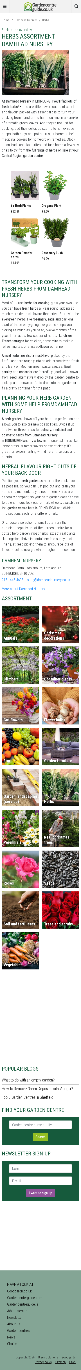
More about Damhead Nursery (23, 589)
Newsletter (15, 1317)
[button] (25, 193)
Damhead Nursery (26, 20)
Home (5, 20)
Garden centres (18, 1330)
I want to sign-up (40, 1193)
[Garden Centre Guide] (40, 6)
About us (13, 1324)
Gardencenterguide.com (24, 1298)
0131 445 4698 (12, 580)
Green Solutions (48, 1357)
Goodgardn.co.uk (19, 1291)
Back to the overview (17, 30)
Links (72, 1362)
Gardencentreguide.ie (22, 1304)
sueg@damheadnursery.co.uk (48, 580)
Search (40, 1137)
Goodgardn (68, 1357)
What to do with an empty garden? (28, 1080)
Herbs (45, 20)
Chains (12, 1344)
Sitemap (60, 1362)
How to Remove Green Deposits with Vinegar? (37, 1088)
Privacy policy (43, 1362)
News (11, 1337)
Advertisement (17, 1311)
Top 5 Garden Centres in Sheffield (27, 1097)
